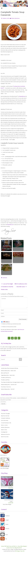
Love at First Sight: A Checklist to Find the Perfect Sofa (7, 286)
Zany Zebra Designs (7, 503)
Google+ (7, 518)
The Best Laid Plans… (5, 378)
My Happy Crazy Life (19, 549)
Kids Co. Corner (4, 423)
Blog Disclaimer (18, 546)
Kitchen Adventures (15, 18)
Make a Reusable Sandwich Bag (18, 241)
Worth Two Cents (4, 435)
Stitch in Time (4, 428)
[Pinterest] (15, 336)
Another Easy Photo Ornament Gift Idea (9, 367)
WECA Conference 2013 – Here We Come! (21, 285)
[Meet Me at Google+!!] (2, 520)
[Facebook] (9, 336)
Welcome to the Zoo (5, 433)
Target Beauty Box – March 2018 (8, 374)
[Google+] (19, 336)
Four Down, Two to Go (6, 385)
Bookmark (5, 277)
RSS (6, 537)
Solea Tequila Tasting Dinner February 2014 (7, 253)
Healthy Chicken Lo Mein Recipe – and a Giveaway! (7, 265)
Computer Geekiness (5, 416)
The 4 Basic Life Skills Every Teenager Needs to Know (12, 380)
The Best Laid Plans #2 (6, 376)
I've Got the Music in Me (6, 421)
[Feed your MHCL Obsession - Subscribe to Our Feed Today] (2, 538)
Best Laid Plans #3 (5, 371)
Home (2, 544)
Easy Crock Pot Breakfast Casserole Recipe (7, 241)
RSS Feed (6, 544)
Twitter (6, 523)
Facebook (7, 514)
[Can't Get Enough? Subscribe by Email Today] (2, 534)
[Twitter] (12, 336)
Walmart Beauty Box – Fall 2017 (8, 387)
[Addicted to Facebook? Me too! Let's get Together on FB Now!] (2, 515)
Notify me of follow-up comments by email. (11, 322)
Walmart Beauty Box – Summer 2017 (9, 383)
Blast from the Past (5, 414)
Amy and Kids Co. (13, 544)
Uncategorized (4, 430)
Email (6, 533)
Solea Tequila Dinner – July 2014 (18, 253)
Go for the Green (4, 419)
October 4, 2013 (6, 18)
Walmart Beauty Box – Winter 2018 (8, 369)
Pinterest (7, 527)
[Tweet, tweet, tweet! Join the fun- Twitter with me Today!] (2, 524)
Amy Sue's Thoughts (5, 412)
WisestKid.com (22, 96)
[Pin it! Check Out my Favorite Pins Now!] (2, 528)
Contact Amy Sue (10, 546)
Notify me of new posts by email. (9, 325)
